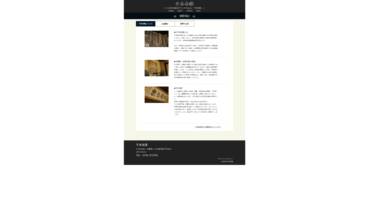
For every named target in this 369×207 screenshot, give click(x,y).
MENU (180, 11)
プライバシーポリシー (225, 159)
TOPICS (189, 11)
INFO (198, 11)
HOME (171, 11)
